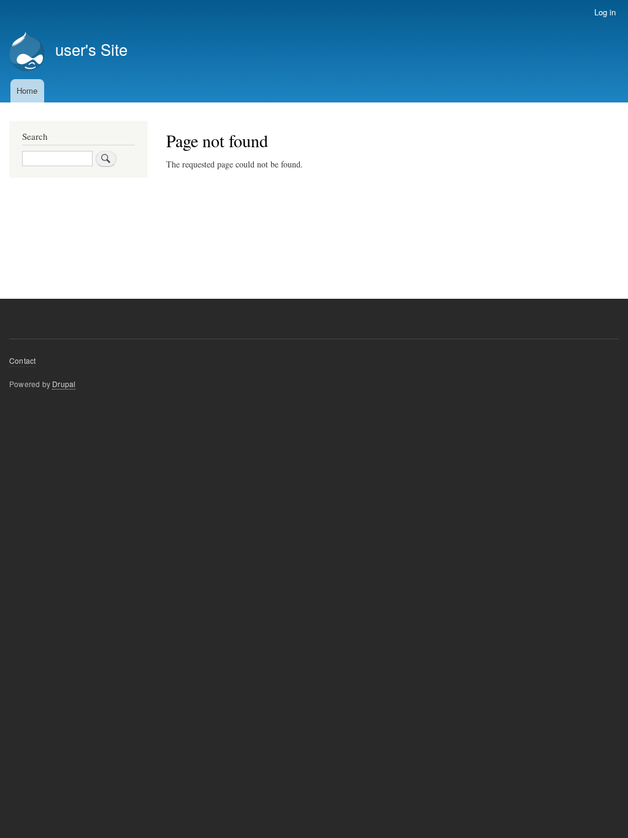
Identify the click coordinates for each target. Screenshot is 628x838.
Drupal (63, 384)
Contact (22, 360)
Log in (605, 12)
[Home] (26, 52)
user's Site (91, 49)
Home (27, 90)
